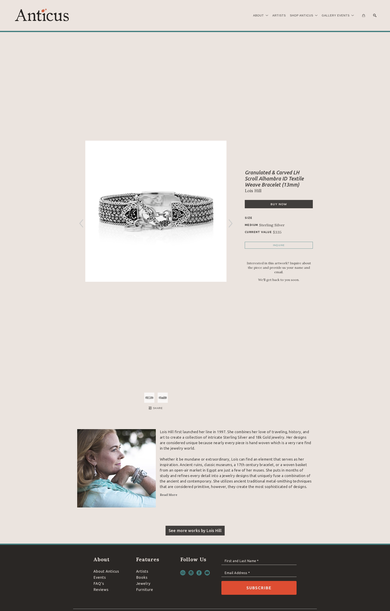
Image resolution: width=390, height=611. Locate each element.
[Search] (374, 15)
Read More (168, 495)
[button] (260, 15)
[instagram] (191, 572)
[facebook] (199, 572)
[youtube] (207, 572)
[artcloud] (182, 572)
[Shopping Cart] (363, 15)
